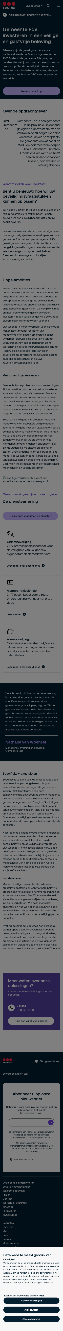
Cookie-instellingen (31, 1300)
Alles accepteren (31, 1319)
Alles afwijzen (32, 1309)
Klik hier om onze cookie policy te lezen (24, 1295)
